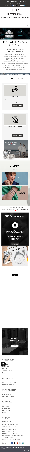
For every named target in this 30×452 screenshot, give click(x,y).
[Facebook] (13, 5)
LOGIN (26, 17)
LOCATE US (11, 17)
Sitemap (3, 448)
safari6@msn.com (12, 433)
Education (6, 410)
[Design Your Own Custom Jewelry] (15, 256)
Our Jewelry (6, 394)
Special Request (8, 385)
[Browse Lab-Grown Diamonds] (15, 74)
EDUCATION (19, 17)
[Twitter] (16, 5)
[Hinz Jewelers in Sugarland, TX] (15, 12)
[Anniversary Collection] (15, 150)
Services (5, 406)
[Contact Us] (15, 342)
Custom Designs (8, 396)
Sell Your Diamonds (9, 382)
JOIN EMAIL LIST (9, 270)
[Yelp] (18, 5)
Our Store (5, 366)
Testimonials (7, 371)
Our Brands (6, 408)
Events (4, 413)
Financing (5, 369)
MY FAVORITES (19, 19)
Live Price (15, 210)
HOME (4, 17)
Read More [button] (15, 244)
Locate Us (6, 373)
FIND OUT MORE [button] (17, 105)
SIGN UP (10, 19)
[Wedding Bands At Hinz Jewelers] (15, 33)
